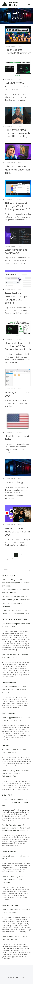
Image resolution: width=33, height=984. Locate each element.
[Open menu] (29, 4)
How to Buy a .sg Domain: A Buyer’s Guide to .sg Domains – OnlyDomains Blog (15, 773)
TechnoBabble (9, 682)
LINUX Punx (7, 795)
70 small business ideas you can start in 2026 (17, 531)
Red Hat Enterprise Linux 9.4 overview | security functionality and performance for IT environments (16, 828)
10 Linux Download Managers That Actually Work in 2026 (17, 206)
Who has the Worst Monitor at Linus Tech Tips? (17, 169)
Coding (5, 745)
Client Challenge (14, 482)
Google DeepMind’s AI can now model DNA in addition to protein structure (14, 689)
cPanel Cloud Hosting (13, 46)
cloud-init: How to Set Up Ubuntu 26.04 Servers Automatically (18, 346)
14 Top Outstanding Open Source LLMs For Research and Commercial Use (16, 802)
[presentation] (18, 35)
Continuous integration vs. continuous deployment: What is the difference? (16, 583)
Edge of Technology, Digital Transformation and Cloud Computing (12, 879)
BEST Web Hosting (10, 905)
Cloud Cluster (9, 851)
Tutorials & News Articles (14, 619)
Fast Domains (8, 713)
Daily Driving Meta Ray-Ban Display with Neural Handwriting (17, 133)
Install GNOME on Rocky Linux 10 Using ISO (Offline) (17, 86)
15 (7, 559)
